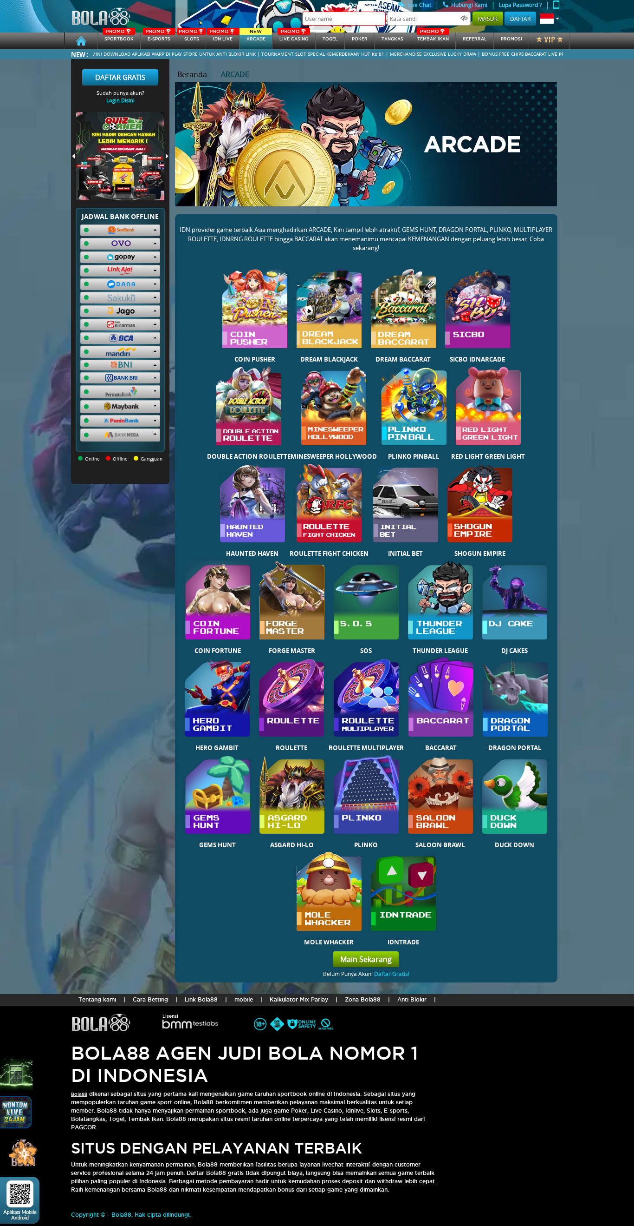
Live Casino (294, 37)
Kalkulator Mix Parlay (299, 999)
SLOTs (189, 37)
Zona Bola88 (363, 999)
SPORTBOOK (119, 37)
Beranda (192, 74)
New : (80, 54)
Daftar (520, 18)
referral (475, 39)
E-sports (158, 37)
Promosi (511, 39)
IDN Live (221, 37)
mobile (243, 999)
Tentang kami (97, 999)
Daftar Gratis (120, 77)
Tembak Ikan (433, 37)
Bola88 (79, 1094)
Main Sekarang (366, 959)
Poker (360, 39)
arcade (255, 37)
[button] (549, 19)
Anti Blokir (412, 999)
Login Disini (120, 100)
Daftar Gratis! (391, 973)
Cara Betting (150, 999)
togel (330, 39)
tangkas (392, 39)
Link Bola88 (201, 999)
